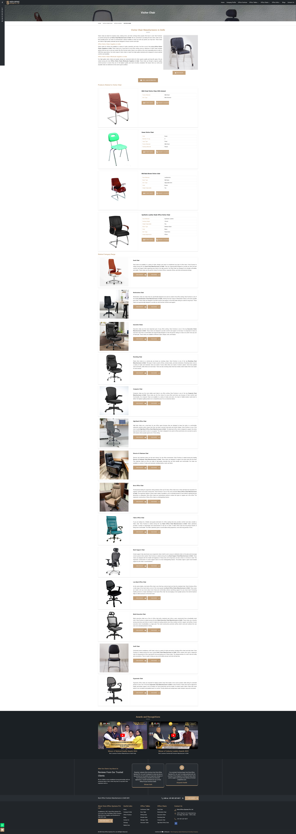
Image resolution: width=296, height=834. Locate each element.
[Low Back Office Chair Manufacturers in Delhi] (114, 593)
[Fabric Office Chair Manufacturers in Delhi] (114, 529)
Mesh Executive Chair (139, 614)
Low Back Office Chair (139, 582)
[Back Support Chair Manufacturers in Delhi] (114, 561)
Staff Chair (136, 646)
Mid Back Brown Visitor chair (151, 174)
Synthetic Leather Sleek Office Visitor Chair (156, 215)
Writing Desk (143, 815)
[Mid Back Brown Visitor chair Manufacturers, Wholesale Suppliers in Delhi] (118, 190)
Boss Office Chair (138, 485)
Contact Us (291, 2)
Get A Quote (191, 798)
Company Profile (231, 2)
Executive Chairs (138, 325)
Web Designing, (174, 832)
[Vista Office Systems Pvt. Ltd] (29, 2)
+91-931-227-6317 (182, 819)
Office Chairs (264, 2)
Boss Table (143, 812)
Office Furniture (242, 2)
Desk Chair (136, 260)
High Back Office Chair (139, 421)
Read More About (104, 821)
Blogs (283, 2)
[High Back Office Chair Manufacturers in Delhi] (114, 432)
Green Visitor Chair (148, 132)
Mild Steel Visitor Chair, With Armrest (154, 91)
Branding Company (193, 832)
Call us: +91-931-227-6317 (172, 798)
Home (222, 2)
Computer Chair (137, 389)
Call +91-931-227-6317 (2, 13)
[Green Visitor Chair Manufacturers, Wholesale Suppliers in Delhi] (118, 149)
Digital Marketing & (183, 832)
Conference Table (144, 809)
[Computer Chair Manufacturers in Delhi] (114, 400)
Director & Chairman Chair (140, 453)
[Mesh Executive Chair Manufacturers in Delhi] (114, 625)
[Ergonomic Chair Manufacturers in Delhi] (114, 690)
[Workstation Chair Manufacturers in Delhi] (114, 304)
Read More (154, 274)
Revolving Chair (137, 357)
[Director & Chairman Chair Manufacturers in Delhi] (114, 465)
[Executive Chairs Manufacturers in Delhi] (114, 336)
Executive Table (144, 822)
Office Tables (253, 2)
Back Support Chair (139, 550)
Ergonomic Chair (138, 678)
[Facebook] (2, 2)
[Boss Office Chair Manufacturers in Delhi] (114, 497)
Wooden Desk (143, 817)
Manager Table (144, 820)
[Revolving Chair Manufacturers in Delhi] (114, 368)
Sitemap (125, 822)
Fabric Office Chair (138, 518)
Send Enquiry (139, 274)
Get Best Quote (149, 103)
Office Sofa (275, 2)
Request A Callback (163, 103)
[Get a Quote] (2, 830)
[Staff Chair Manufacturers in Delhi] (114, 658)
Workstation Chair (138, 292)
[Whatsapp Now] (2, 825)
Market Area (126, 825)
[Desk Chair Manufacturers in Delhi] (114, 272)
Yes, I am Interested (149, 80)
